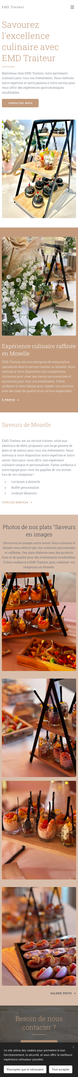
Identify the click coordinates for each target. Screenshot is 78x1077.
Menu (72, 7)
